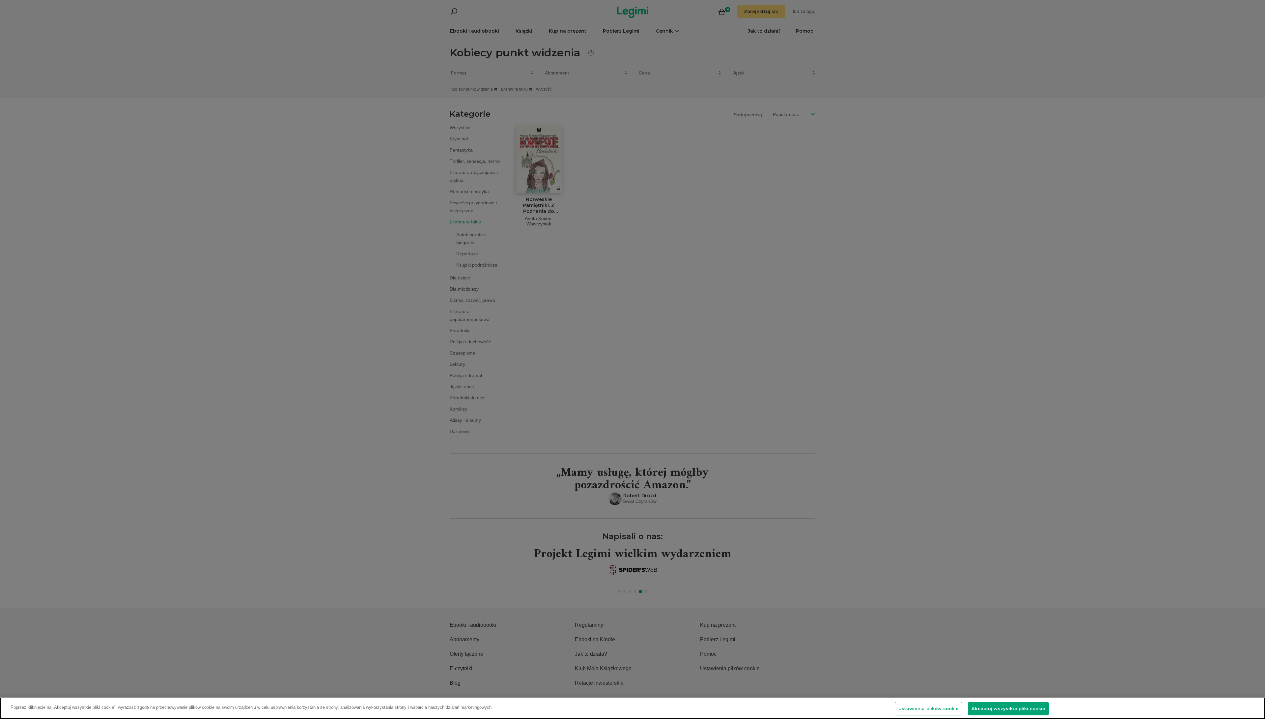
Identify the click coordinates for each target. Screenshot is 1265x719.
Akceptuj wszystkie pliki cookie (1008, 708)
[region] (632, 708)
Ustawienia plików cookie (928, 708)
